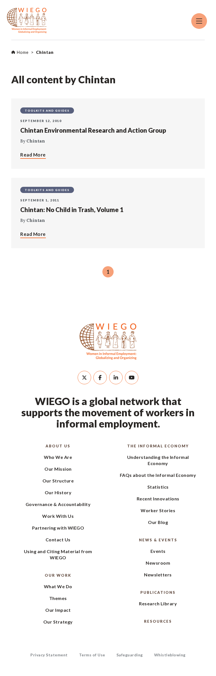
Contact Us (58, 539)
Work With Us (58, 516)
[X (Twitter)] (84, 377)
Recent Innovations (158, 498)
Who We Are (58, 457)
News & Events (158, 540)
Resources (158, 621)
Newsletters (158, 574)
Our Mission (58, 469)
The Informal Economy (158, 446)
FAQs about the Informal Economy (158, 475)
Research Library (158, 603)
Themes (58, 598)
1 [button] (108, 272)
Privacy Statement (49, 654)
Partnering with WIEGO (58, 527)
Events (158, 551)
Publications (158, 592)
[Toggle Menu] (199, 21)
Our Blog (158, 522)
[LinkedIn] (116, 377)
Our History (58, 492)
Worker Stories (158, 510)
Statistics (158, 486)
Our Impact (58, 610)
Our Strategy (58, 621)
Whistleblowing (170, 654)
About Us (58, 446)
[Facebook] (100, 377)
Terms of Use (92, 654)
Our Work (58, 575)
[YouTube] (131, 377)
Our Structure (58, 480)
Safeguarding (129, 654)
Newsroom (158, 562)
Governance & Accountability (58, 504)
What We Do (58, 586)
